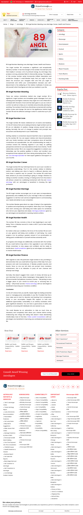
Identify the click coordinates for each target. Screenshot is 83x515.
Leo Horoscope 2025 (73, 416)
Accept (41, 511)
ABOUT (5, 20)
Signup (80, 1)
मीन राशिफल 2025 (72, 475)
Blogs (12, 24)
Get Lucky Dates (9, 421)
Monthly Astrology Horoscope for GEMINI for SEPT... (69, 109)
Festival (61, 49)
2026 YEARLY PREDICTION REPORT (73, 20)
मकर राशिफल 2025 (72, 470)
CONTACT (64, 20)
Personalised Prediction (64, 343)
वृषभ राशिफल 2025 (72, 451)
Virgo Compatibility (41, 409)
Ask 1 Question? (61, 335)
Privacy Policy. (14, 506)
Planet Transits (64, 69)
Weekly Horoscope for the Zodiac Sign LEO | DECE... (70, 124)
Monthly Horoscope (25, 405)
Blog (53, 414)
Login (74, 1)
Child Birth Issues (9, 447)
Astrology (20, 24)
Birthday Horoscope (25, 402)
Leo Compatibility (41, 407)
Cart (67, 1)
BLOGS (58, 20)
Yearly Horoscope (25, 407)
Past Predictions (56, 412)
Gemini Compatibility (42, 402)
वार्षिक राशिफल (24, 421)
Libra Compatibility (41, 412)
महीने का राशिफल (24, 419)
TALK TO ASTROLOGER (13, 20)
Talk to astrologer (50, 374)
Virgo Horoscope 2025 (73, 419)
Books (53, 407)
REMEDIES (32, 20)
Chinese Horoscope (25, 426)
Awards (54, 405)
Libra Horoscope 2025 (73, 421)
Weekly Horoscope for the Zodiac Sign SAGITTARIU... (70, 116)
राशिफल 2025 (71, 447)
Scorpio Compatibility (42, 414)
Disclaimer (55, 498)
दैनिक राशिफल (24, 412)
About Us (54, 400)
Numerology (23, 409)
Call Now (70, 374)
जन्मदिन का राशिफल (25, 416)
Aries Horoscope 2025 (73, 400)
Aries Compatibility (41, 397)
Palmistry (22, 423)
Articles (54, 402)
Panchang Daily (64, 79)
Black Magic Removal (10, 461)
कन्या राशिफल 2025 (72, 461)
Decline (67, 511)
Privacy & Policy (56, 489)
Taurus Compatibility (42, 400)
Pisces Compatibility (41, 430)
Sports (61, 54)
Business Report (8, 454)
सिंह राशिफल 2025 (72, 458)
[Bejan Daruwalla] (41, 7)
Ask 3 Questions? (62, 339)
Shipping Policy (56, 494)
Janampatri (59, 360)
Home (5, 24)
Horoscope (62, 39)
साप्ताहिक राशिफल (25, 414)
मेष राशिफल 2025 (72, 449)
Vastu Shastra (63, 74)
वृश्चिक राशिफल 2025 (72, 466)
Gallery (54, 409)
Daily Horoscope (24, 397)
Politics (61, 59)
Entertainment (63, 44)
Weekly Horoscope (25, 400)
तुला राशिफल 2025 (72, 463)
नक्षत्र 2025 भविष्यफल (25, 433)
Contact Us (55, 416)
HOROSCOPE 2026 (50, 20)
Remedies (59, 347)
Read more (8, 351)
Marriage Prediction (62, 356)
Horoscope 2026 (24, 444)
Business (61, 64)
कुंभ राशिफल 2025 (72, 473)
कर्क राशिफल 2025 (72, 456)
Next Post (8, 331)
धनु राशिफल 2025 (72, 468)
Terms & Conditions (57, 491)
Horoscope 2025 (72, 397)
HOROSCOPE (41, 20)
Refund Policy (55, 496)
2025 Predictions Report (64, 352)
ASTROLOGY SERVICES (22, 20)
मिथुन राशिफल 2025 (72, 454)
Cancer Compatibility (42, 405)
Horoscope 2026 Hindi (26, 447)
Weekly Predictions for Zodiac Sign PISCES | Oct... (69, 101)
